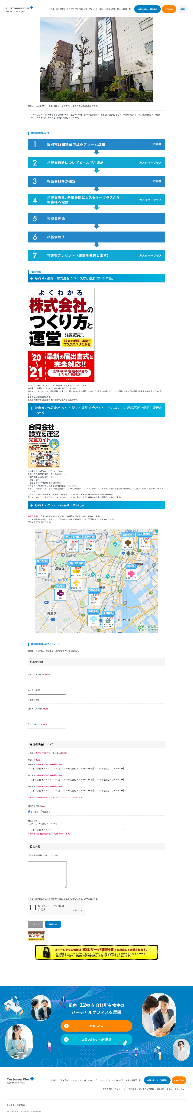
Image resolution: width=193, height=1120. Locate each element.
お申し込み (169, 9)
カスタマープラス (15, 11)
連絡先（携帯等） (35, 708)
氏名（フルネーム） (36, 674)
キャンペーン (120, 1089)
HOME (51, 9)
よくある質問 (110, 9)
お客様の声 (107, 1089)
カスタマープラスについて (77, 9)
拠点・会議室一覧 (124, 9)
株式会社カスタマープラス (16, 1083)
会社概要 (10, 1105)
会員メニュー (180, 1089)
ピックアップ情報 (146, 1089)
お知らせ (160, 1089)
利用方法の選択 (34, 806)
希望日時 (32, 759)
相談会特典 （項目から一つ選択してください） (43, 822)
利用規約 (21, 1105)
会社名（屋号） (34, 690)
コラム (169, 1089)
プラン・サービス (96, 9)
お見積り (132, 1089)
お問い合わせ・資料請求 (147, 9)
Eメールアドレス (35, 724)
